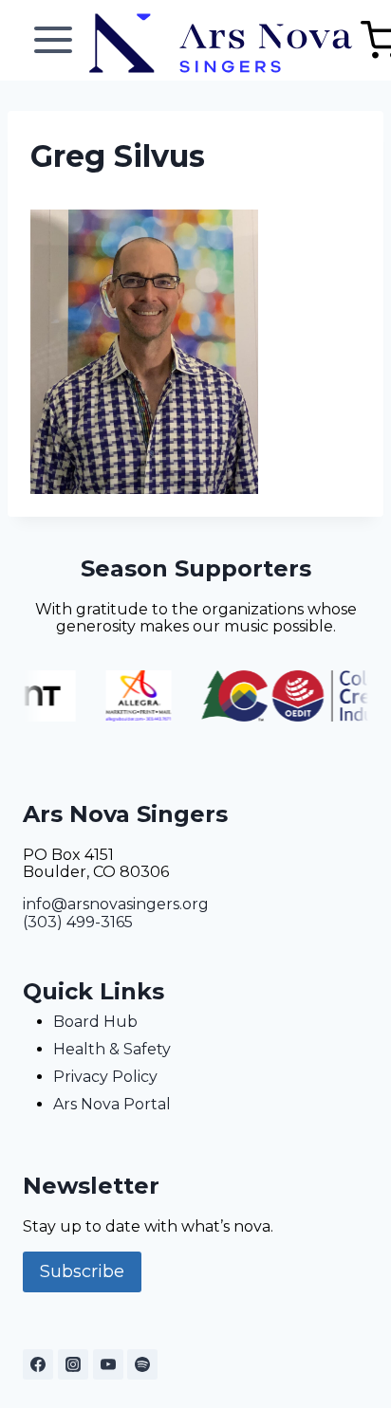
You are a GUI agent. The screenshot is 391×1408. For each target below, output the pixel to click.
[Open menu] (53, 40)
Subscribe (82, 1271)
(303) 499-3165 (78, 922)
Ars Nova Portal (112, 1104)
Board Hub (95, 1022)
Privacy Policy (105, 1077)
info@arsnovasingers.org (116, 904)
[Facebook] (38, 1364)
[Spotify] (142, 1364)
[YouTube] (108, 1364)
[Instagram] (73, 1364)
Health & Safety (112, 1049)
